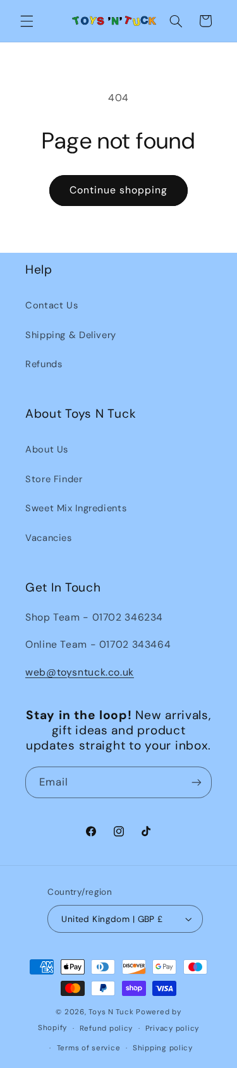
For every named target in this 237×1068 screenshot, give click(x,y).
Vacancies (48, 537)
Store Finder (54, 479)
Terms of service (89, 1048)
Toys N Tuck (110, 1012)
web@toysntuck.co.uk (79, 672)
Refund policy (106, 1028)
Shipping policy (163, 1048)
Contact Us (51, 305)
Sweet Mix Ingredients (75, 508)
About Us (46, 449)
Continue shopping (119, 190)
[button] (26, 20)
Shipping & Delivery (70, 335)
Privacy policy (172, 1028)
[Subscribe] (196, 782)
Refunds (43, 364)
